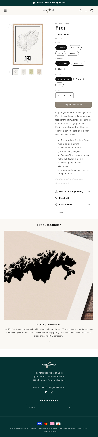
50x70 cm (62, 63)
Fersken (75, 48)
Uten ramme (63, 79)
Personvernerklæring (67, 428)
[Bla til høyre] (46, 72)
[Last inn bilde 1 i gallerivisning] (16, 72)
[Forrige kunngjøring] (5, 3)
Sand (60, 53)
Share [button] (61, 212)
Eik (59, 85)
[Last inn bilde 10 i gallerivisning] (39, 72)
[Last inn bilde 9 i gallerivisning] (31, 72)
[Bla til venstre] (9, 72)
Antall (57, 90)
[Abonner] (69, 407)
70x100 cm (63, 69)
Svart (78, 79)
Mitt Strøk (19, 428)
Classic (61, 48)
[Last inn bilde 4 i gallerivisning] (23, 72)
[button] (5, 10)
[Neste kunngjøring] (93, 3)
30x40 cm (78, 63)
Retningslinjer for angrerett (48, 428)
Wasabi (72, 53)
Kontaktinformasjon (50, 431)
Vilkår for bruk (83, 428)
